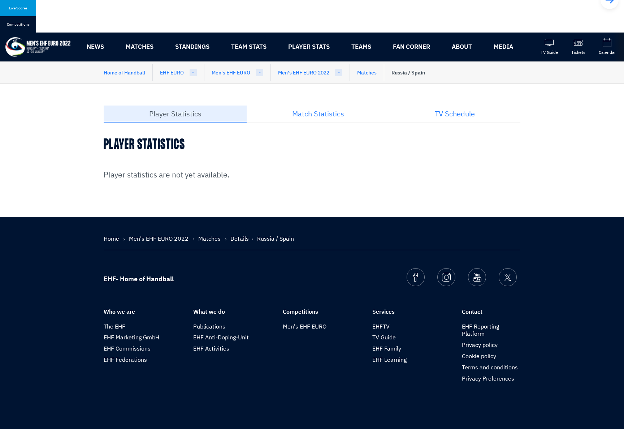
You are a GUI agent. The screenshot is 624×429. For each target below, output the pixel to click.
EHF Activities (211, 348)
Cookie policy (479, 356)
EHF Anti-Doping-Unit (221, 337)
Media (503, 47)
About (462, 47)
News (95, 47)
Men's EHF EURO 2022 (303, 72)
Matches (139, 47)
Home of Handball (124, 72)
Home (112, 238)
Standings (192, 47)
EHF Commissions (127, 348)
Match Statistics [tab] (318, 114)
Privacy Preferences (488, 378)
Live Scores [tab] (18, 8)
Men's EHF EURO (231, 72)
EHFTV (381, 326)
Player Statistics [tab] (175, 114)
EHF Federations (125, 359)
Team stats (248, 47)
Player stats (309, 47)
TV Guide (384, 337)
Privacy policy (480, 344)
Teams (361, 47)
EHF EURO (172, 72)
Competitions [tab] (18, 24)
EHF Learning (389, 359)
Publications (209, 326)
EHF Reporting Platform (480, 330)
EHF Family (386, 348)
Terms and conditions (490, 367)
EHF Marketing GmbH (131, 337)
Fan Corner (411, 47)
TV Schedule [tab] (455, 114)
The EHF (114, 326)
